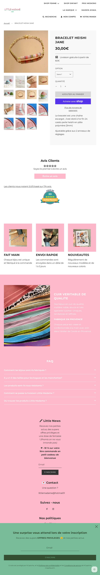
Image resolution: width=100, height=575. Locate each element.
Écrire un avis (50, 176)
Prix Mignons (89, 3)
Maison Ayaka (89, 10)
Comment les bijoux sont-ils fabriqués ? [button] (25, 370)
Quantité (60, 81)
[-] (56, 86)
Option (59, 68)
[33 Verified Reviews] (50, 209)
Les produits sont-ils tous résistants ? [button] (23, 385)
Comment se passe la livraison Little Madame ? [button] (29, 393)
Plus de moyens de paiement (73, 109)
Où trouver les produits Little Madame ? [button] (25, 401)
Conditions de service (72, 565)
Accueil (7, 23)
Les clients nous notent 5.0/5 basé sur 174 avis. (28, 186)
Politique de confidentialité (49, 565)
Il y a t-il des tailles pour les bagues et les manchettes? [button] (33, 378)
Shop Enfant (71, 3)
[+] (65, 86)
